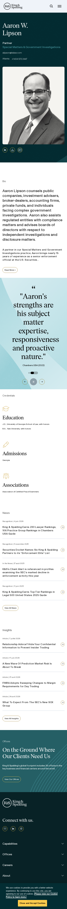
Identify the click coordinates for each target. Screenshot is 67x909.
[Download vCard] (19, 149)
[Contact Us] (4, 828)
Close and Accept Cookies (32, 903)
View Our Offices (12, 779)
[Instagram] (21, 828)
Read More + (10, 270)
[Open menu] (59, 6)
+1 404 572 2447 (19, 59)
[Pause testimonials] (33, 382)
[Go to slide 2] (34, 373)
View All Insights (12, 718)
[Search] (51, 6)
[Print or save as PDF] (12, 149)
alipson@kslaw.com (12, 52)
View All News (10, 608)
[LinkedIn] (4, 149)
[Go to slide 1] (29, 373)
